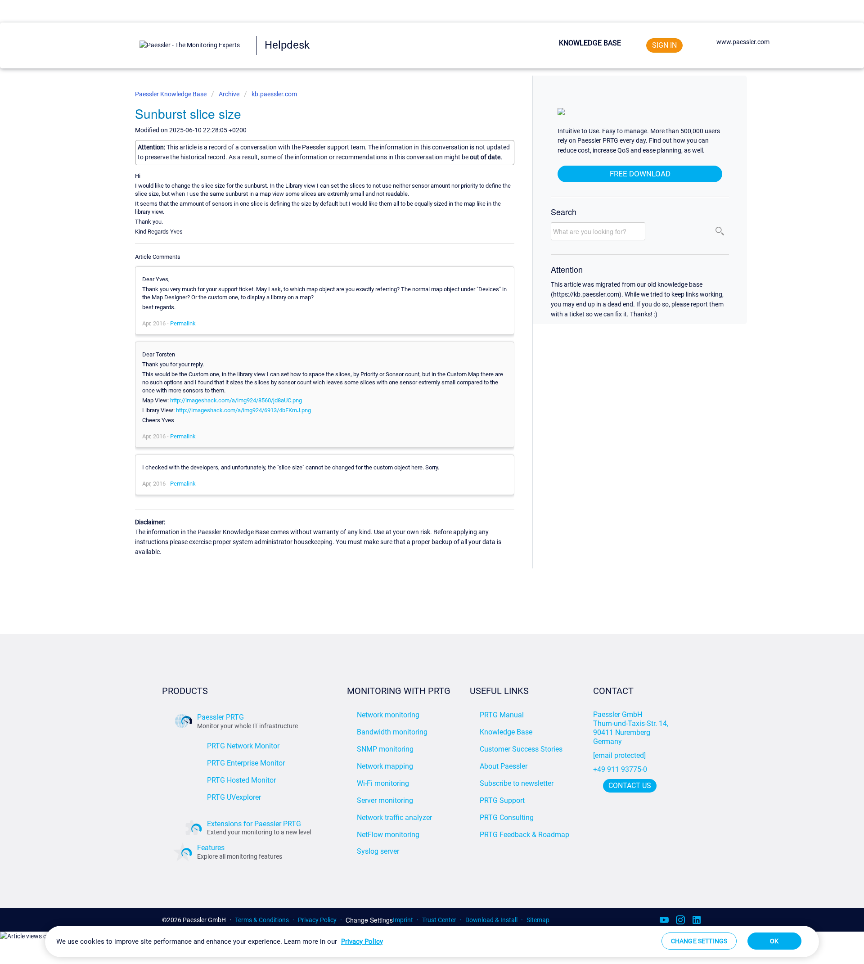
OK (774, 941)
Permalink (183, 323)
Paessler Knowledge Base (171, 94)
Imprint (403, 919)
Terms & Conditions (262, 919)
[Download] (415, 373)
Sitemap (537, 919)
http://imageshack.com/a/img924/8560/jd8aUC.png (236, 400)
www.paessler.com (743, 41)
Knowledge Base (590, 43)
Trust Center (439, 919)
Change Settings (369, 920)
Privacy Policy (317, 919)
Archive (229, 94)
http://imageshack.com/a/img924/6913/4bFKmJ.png (243, 410)
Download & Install (491, 919)
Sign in (664, 45)
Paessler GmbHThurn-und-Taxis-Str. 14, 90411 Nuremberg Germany (631, 728)
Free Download (640, 173)
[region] (432, 941)
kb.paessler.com (274, 94)
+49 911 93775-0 (620, 769)
